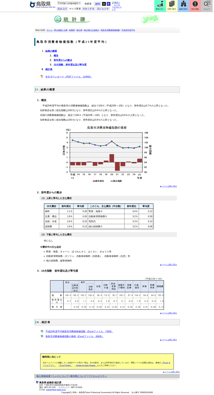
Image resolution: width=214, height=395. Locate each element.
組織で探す (183, 9)
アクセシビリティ (97, 376)
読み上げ (62, 8)
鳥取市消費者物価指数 (110, 30)
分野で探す (171, 9)
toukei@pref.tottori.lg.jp (56, 390)
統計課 (79, 30)
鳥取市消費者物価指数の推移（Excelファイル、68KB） (75, 336)
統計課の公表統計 (91, 30)
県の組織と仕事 (60, 30)
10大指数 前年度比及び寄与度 (70, 64)
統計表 (48, 69)
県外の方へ (160, 9)
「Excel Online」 (65, 365)
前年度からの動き (63, 60)
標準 (97, 4)
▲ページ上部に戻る (168, 186)
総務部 (72, 30)
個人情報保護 (43, 376)
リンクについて (60, 376)
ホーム (49, 30)
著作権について (78, 376)
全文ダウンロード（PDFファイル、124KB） (68, 76)
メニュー (206, 9)
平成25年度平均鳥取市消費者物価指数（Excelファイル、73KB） (79, 331)
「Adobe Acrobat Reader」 (85, 365)
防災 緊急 (195, 9)
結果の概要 (51, 51)
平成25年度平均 (128, 30)
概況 (56, 55)
